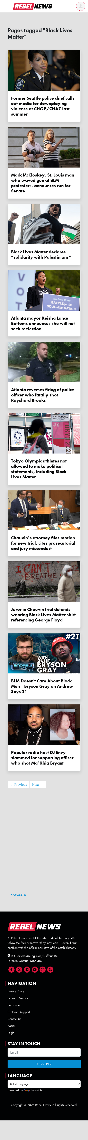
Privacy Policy (16, 991)
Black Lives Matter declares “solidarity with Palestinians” (41, 254)
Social (11, 1026)
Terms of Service (18, 998)
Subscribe (14, 1005)
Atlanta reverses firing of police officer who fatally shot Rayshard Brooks (42, 395)
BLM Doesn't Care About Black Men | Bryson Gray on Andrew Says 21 (42, 686)
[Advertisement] (44, 846)
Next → (37, 784)
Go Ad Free (19, 894)
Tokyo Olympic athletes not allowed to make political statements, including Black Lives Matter (39, 469)
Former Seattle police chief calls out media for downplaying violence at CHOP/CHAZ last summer (42, 106)
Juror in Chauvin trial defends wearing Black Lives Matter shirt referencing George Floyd (43, 615)
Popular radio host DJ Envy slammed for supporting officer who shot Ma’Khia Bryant (42, 758)
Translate (36, 1090)
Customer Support (19, 1012)
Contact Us (14, 1019)
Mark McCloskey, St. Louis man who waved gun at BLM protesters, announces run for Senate (42, 183)
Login (11, 1033)
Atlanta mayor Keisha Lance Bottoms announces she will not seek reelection (43, 323)
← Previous (18, 784)
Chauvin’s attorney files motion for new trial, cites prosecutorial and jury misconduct (43, 543)
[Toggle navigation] (6, 6)
